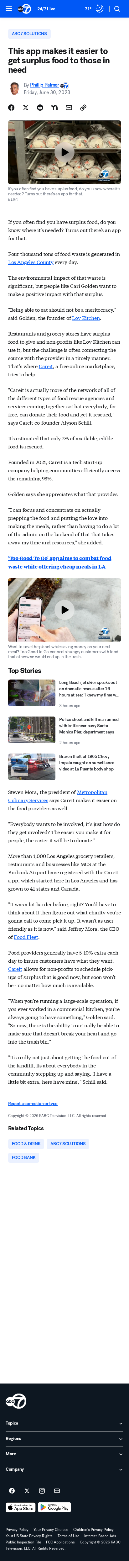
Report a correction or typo (33, 1104)
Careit (46, 365)
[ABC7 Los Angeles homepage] (24, 9)
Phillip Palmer (44, 85)
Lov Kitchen (86, 317)
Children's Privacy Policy (93, 1530)
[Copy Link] (83, 107)
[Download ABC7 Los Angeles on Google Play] (54, 1507)
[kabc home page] (16, 1401)
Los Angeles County (31, 261)
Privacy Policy (17, 1530)
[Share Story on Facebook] (11, 107)
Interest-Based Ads (100, 1536)
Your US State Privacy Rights (29, 1536)
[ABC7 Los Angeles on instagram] (42, 1491)
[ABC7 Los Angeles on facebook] (12, 1491)
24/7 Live (46, 9)
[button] (8, 8)
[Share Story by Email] (69, 107)
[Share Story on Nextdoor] (54, 107)
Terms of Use (68, 1536)
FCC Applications (60, 1542)
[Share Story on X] (25, 107)
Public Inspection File (23, 1542)
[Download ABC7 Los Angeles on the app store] (21, 1507)
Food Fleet (26, 936)
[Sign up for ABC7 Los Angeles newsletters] (57, 1491)
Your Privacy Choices (51, 1530)
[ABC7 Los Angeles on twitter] (27, 1491)
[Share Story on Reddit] (40, 107)
